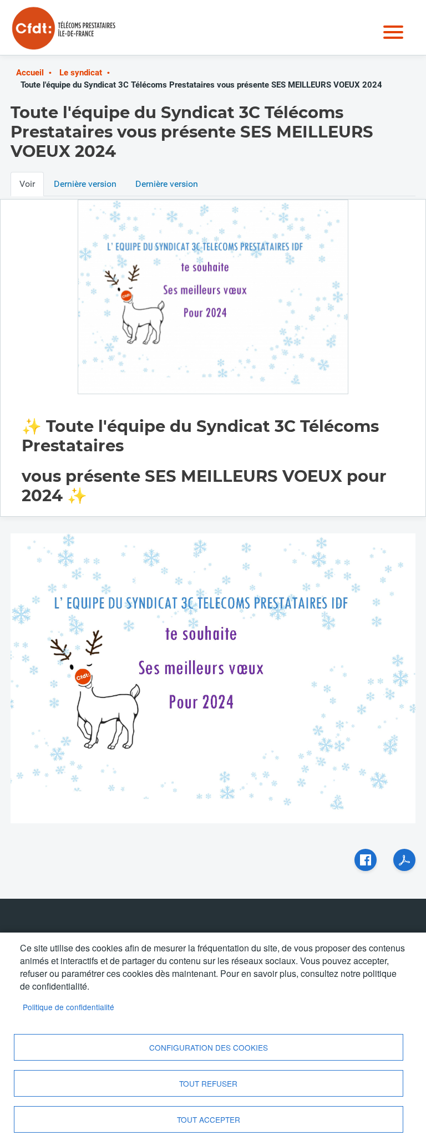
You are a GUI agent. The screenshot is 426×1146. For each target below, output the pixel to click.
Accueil (30, 73)
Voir (27, 184)
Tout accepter (208, 1119)
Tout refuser (208, 1083)
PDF (404, 860)
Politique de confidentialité (68, 1006)
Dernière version (85, 184)
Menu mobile (393, 32)
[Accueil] (65, 19)
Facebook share (365, 860)
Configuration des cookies (208, 1047)
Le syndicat (80, 73)
